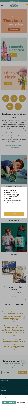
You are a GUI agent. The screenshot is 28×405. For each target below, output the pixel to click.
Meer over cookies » (21, 402)
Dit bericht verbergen (9, 402)
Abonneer (14, 214)
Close (24, 189)
